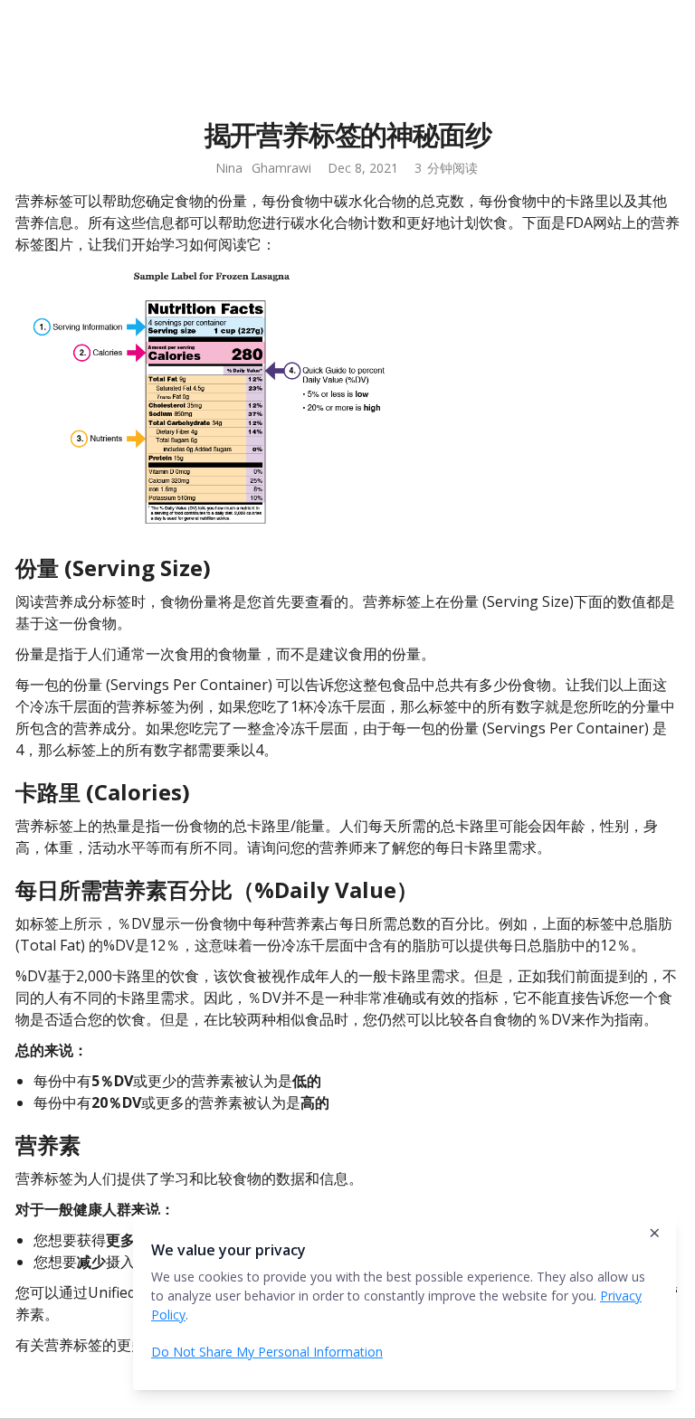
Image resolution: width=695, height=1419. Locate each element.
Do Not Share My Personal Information (267, 1351)
